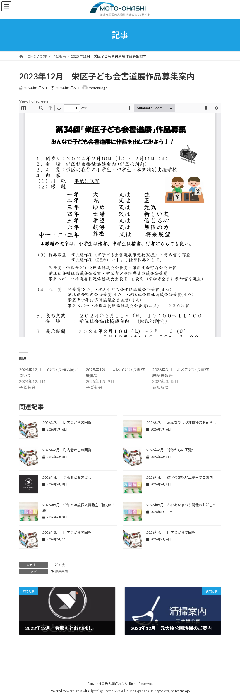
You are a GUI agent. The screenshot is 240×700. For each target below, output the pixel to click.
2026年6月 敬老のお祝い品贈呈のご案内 (179, 477)
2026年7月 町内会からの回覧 (66, 422)
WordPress (74, 691)
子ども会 (58, 565)
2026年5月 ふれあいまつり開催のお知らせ (181, 505)
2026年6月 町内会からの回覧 (66, 450)
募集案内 (61, 571)
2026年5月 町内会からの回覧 (66, 532)
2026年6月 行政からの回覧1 (170, 450)
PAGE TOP (229, 673)
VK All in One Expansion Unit (136, 691)
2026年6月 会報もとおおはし (66, 477)
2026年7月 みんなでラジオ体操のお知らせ (181, 422)
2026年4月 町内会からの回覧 (170, 532)
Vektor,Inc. (167, 691)
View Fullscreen (33, 100)
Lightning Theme (101, 691)
